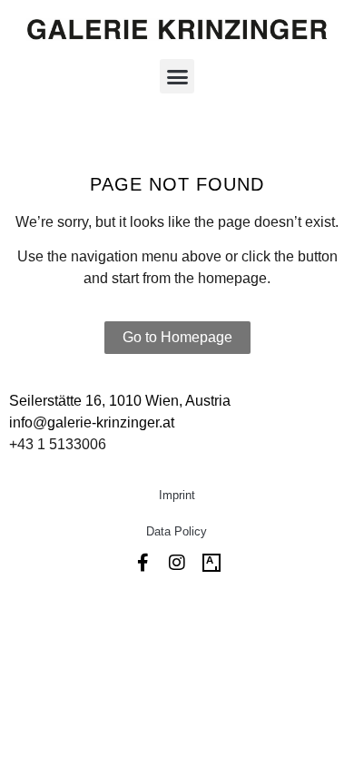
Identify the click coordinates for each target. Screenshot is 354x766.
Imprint (177, 495)
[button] (177, 76)
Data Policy (176, 531)
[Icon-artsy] (211, 562)
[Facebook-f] (142, 562)
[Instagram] (177, 562)
